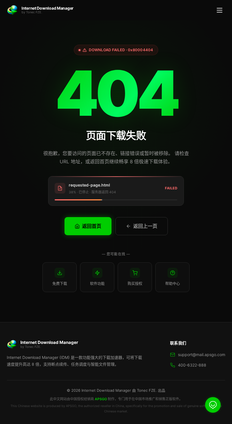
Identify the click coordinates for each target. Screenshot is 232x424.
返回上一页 (145, 226)
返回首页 (91, 226)
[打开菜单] (219, 10)
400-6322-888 (192, 365)
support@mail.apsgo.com (201, 354)
